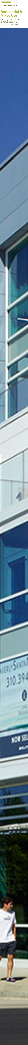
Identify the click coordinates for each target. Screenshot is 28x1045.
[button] (25, 2)
